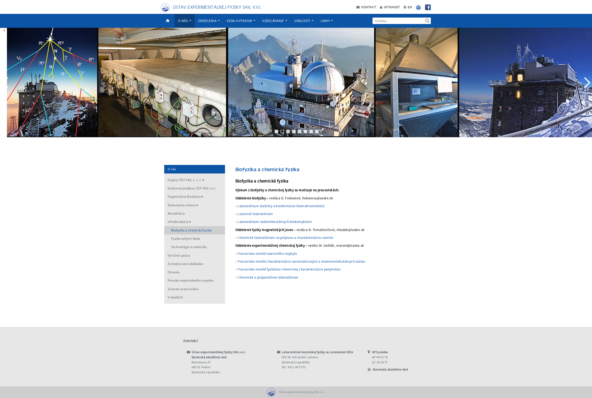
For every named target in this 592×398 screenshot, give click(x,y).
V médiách (175, 297)
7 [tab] (311, 131)
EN (409, 7)
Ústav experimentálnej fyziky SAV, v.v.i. (217, 7)
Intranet (391, 7)
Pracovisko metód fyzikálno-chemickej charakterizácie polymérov (289, 269)
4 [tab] (294, 131)
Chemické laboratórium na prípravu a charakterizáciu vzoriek (285, 237)
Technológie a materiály (189, 247)
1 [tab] (276, 131)
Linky (326, 20)
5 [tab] (299, 131)
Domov (168, 21)
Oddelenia (208, 20)
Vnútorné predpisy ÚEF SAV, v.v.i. (192, 188)
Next (586, 82)
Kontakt (368, 7)
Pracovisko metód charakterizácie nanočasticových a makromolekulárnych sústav (301, 261)
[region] (296, 87)
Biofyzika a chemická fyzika (191, 230)
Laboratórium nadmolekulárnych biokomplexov (275, 221)
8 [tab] (317, 131)
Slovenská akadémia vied (390, 369)
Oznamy (174, 272)
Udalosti (302, 20)
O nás (183, 20)
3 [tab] (288, 131)
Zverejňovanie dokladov (186, 264)
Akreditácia (176, 213)
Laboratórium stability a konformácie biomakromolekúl (281, 206)
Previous (6, 82)
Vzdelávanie (273, 20)
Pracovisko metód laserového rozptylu (267, 253)
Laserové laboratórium (255, 214)
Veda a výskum (240, 20)
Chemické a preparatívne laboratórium (268, 277)
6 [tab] (305, 131)
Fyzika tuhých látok (185, 239)
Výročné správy (179, 255)
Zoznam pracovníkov (183, 289)
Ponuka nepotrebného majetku (191, 280)
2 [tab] (282, 131)
